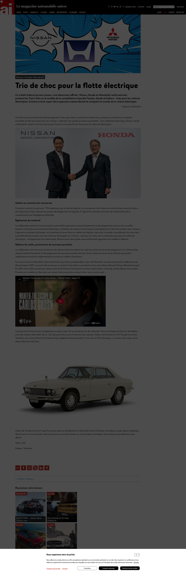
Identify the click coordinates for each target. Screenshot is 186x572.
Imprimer (65, 568)
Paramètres (87, 568)
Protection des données (53, 568)
